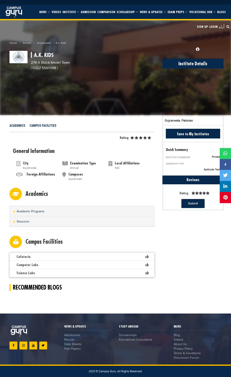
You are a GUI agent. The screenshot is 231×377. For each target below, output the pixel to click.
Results (69, 340)
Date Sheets (72, 344)
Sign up (202, 26)
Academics (17, 125)
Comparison (106, 12)
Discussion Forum (186, 358)
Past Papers (72, 349)
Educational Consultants (135, 340)
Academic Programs (30, 211)
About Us (180, 344)
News (43, 12)
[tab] (82, 211)
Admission (88, 12)
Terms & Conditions (187, 353)
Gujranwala (44, 42)
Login (213, 26)
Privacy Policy (183, 349)
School (27, 42)
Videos (56, 12)
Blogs (221, 12)
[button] (82, 211)
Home (13, 42)
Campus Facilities (43, 125)
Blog (177, 335)
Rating (124, 138)
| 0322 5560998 (43, 68)
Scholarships (128, 335)
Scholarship (126, 12)
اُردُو (221, 26)
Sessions (23, 221)
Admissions (72, 335)
